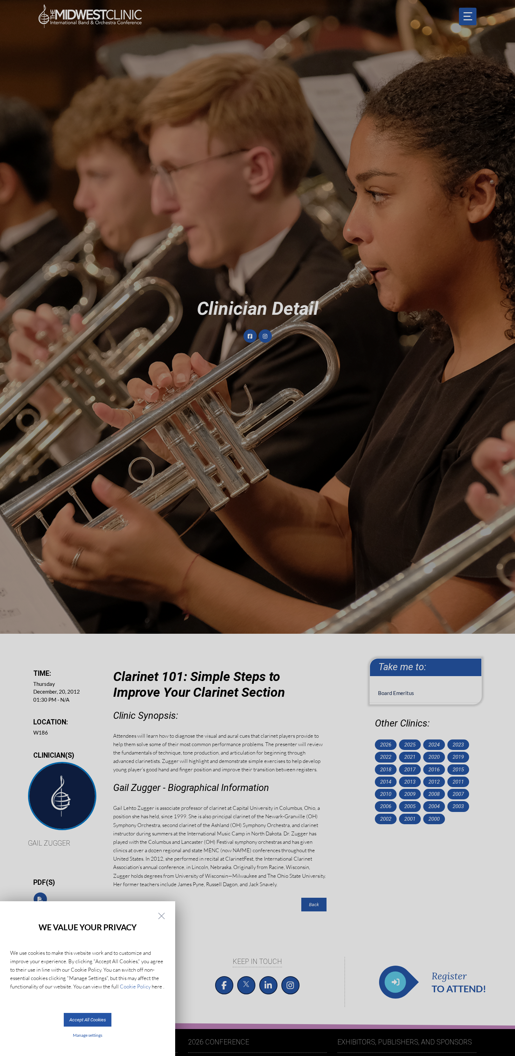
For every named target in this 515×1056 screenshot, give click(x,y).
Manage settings (87, 1035)
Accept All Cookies (87, 1019)
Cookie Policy (135, 986)
